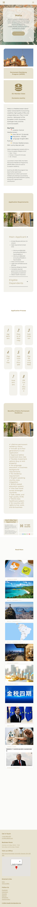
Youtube (4, 894)
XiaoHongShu (6, 899)
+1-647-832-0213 (6, 836)
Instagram (5, 892)
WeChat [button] (4, 895)
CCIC (3, 881)
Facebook (5, 890)
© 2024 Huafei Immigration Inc (11, 903)
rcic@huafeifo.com (7, 838)
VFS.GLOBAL (5, 883)
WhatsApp (5, 897)
